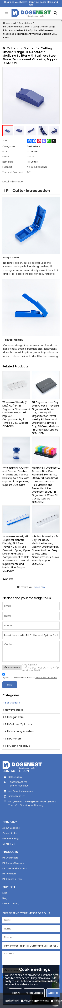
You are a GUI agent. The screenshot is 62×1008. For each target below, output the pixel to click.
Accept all (53, 993)
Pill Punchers (9, 873)
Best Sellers (25, 23)
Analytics (28, 1000)
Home (7, 23)
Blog (4, 898)
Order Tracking (10, 903)
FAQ (4, 892)
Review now (39, 587)
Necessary (13, 1000)
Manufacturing (10, 838)
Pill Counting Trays (12, 879)
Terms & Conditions (46, 677)
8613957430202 (16, 796)
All (14, 23)
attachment (14, 667)
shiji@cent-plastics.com (21, 791)
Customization (10, 833)
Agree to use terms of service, (29, 677)
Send (10, 684)
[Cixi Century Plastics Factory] (31, 13)
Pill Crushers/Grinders (14, 868)
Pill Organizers (10, 857)
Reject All (15, 993)
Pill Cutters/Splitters (13, 863)
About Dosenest (11, 827)
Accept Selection (34, 993)
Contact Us (8, 843)
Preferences (43, 1000)
